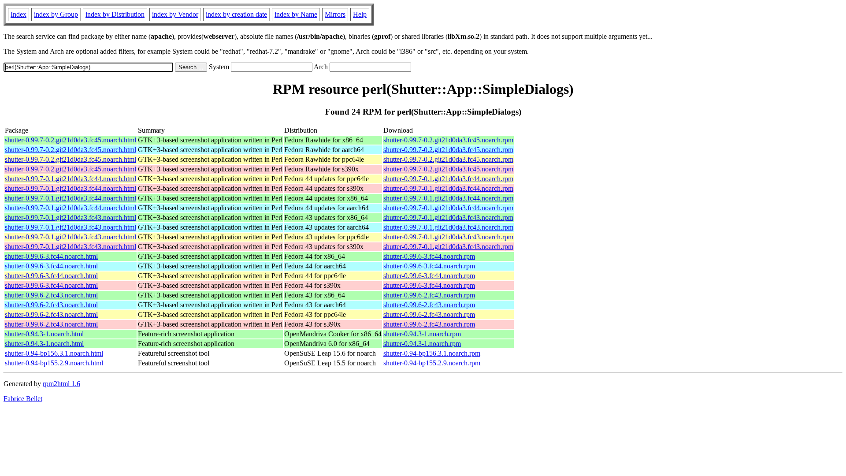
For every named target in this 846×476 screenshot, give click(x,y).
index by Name (296, 14)
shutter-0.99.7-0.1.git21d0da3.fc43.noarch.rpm (448, 217)
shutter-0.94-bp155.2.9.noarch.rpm (431, 363)
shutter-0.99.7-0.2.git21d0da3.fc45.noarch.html (70, 140)
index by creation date (236, 14)
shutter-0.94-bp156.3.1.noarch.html (54, 353)
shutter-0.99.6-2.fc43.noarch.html (51, 295)
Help (360, 14)
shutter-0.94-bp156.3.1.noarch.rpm (431, 353)
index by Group (56, 14)
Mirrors (335, 14)
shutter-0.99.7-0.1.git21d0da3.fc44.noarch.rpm (448, 178)
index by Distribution (115, 14)
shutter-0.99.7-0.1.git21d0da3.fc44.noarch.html (70, 178)
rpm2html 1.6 (61, 383)
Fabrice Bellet (23, 398)
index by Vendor (175, 14)
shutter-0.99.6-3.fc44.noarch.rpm (429, 256)
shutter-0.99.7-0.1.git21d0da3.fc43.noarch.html (70, 217)
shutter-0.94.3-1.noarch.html (44, 334)
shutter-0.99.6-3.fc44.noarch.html (51, 256)
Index (18, 14)
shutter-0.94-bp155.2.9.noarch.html (54, 363)
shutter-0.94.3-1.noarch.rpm (422, 334)
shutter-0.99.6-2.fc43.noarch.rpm (429, 295)
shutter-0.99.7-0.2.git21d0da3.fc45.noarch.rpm (448, 140)
